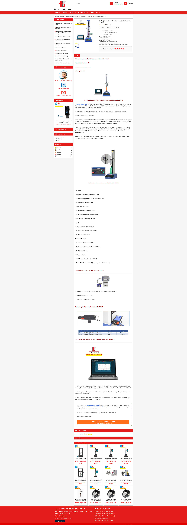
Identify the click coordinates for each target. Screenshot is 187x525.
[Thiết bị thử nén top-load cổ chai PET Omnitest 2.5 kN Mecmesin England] (126, 451)
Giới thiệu (65, 12)
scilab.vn (57, 140)
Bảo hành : (106, 34)
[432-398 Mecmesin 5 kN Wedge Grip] (126, 492)
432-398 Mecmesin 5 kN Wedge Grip (126, 500)
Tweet (109, 27)
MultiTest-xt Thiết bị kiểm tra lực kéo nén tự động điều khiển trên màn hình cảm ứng (63, 33)
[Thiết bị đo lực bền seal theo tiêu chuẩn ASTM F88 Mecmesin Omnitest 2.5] (96, 451)
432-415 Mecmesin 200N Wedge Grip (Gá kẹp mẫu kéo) (96, 501)
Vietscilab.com (59, 138)
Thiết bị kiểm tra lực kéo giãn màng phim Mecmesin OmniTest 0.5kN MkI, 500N (111, 460)
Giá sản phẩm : (104, 48)
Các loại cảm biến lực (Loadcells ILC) (105, 516)
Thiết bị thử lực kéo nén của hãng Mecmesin (100, 407)
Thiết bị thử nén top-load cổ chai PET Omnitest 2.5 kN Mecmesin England (126, 460)
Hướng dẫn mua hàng (83, 12)
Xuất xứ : (106, 32)
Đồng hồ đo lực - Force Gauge (62, 56)
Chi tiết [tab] (76, 55)
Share (102, 27)
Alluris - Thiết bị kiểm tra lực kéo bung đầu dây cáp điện (63, 59)
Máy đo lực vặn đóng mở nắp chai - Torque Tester (62, 44)
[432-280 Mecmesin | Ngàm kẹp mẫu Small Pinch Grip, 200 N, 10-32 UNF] (81, 492)
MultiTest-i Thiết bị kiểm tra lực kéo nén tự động (63, 24)
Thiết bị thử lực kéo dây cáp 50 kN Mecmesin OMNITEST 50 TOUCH (80, 480)
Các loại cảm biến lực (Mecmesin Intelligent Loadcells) (62, 40)
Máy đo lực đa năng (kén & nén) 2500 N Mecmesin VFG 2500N (64, 122)
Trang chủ (57, 12)
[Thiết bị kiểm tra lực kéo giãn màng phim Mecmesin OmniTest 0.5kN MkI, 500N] (111, 451)
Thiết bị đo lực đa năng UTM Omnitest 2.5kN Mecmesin (96, 480)
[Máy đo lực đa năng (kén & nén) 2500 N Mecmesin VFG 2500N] (63, 111)
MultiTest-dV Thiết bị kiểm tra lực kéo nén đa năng (63, 28)
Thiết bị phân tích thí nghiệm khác (63, 62)
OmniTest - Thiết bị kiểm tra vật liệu (63, 36)
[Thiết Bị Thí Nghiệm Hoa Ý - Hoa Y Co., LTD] (62, 10)
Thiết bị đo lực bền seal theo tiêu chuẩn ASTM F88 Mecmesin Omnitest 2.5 (96, 460)
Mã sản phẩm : (105, 30)
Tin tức (92, 12)
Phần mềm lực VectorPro (61, 50)
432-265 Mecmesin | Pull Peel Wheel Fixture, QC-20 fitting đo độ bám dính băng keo (126, 480)
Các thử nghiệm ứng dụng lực (62, 53)
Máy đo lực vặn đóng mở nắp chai (104, 520)
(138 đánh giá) (108, 24)
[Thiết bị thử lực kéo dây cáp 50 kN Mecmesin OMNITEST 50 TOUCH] (81, 472)
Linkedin (117, 27)
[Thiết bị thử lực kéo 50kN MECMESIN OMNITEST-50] (81, 451)
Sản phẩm (72, 12)
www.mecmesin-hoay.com (66, 518)
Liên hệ (98, 12)
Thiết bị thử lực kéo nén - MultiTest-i (104, 511)
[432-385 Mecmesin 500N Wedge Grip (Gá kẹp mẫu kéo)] (111, 492)
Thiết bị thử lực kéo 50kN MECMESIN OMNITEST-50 (80, 459)
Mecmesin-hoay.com (60, 137)
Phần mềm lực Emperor (61, 47)
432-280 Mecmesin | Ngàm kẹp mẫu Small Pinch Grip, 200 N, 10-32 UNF (80, 501)
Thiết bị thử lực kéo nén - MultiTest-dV (105, 513)
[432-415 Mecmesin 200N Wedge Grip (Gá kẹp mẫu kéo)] (96, 492)
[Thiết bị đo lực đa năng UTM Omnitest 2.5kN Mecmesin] (96, 472)
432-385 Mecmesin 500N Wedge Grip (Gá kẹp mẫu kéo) (111, 501)
